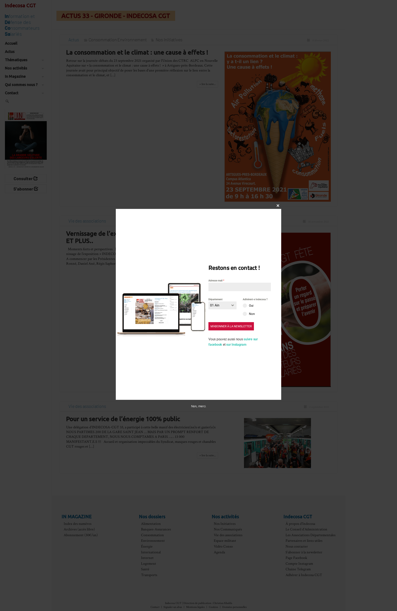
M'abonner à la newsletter (231, 326)
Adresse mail (216, 280)
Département (215, 299)
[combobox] (222, 306)
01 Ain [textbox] (214, 305)
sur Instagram (236, 345)
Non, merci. (198, 406)
